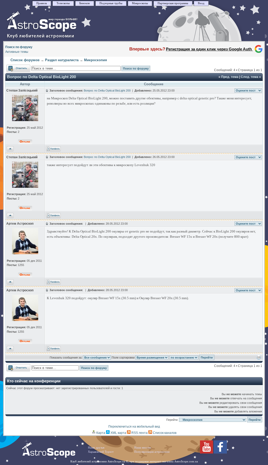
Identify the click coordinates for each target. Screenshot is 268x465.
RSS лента (139, 433)
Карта (100, 433)
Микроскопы (140, 3)
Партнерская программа (173, 3)
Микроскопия (95, 60)
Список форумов (25, 60)
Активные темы (16, 52)
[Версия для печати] (259, 358)
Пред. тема (229, 77)
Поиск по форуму (18, 47)
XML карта (118, 433)
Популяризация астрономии (152, 451)
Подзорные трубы (110, 3)
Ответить (13, 67)
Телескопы (63, 3)
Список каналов (164, 433)
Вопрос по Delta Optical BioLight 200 (41, 77)
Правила (41, 3)
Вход (201, 3)
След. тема (249, 77)
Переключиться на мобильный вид (134, 426)
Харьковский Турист (101, 451)
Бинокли (84, 3)
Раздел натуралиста (62, 60)
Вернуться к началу (10, 149)
